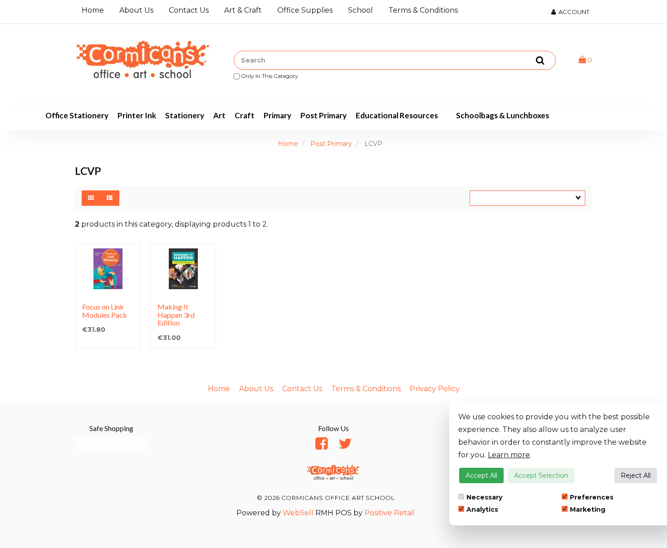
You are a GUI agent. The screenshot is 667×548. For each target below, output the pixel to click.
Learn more (509, 455)
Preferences (591, 497)
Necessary (484, 497)
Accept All (481, 475)
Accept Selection (541, 475)
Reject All (636, 475)
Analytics (482, 509)
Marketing (587, 509)
